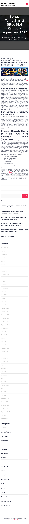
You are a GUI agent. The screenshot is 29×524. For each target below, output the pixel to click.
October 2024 (4, 321)
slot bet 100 (4, 466)
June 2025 (4, 294)
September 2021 (5, 412)
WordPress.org (5, 505)
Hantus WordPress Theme (14, 520)
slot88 (3, 470)
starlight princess (6, 475)
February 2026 (5, 268)
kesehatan (4, 440)
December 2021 (5, 405)
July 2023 (3, 371)
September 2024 (5, 325)
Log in (3, 492)
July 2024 (3, 331)
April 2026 (3, 261)
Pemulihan (4, 453)
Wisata (3, 483)
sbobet (3, 457)
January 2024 (4, 351)
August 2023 (4, 368)
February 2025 (5, 308)
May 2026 (3, 258)
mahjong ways (5, 445)
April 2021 (3, 415)
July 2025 (3, 291)
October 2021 (4, 408)
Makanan (4, 449)
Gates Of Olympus (6, 432)
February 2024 (5, 348)
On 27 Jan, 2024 (5, 59)
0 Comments (17, 60)
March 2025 (4, 305)
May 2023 (3, 378)
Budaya (3, 428)
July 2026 (3, 251)
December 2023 (5, 355)
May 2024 (3, 338)
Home (8, 36)
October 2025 (4, 281)
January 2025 (4, 311)
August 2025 (4, 288)
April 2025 (3, 301)
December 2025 (5, 274)
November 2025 (5, 278)
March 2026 (4, 264)
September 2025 (5, 284)
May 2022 (3, 388)
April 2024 (3, 341)
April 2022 (3, 392)
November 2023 (5, 358)
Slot (10, 171)
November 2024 (5, 318)
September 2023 (5, 365)
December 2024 (5, 315)
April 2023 (3, 381)
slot (2, 462)
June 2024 (4, 335)
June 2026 (4, 254)
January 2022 (4, 402)
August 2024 (4, 328)
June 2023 (4, 375)
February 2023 (5, 385)
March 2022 (4, 395)
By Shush (14, 59)
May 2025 (3, 298)
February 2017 (4, 418)
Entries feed (5, 497)
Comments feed (6, 501)
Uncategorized (16, 36)
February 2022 (5, 398)
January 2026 (4, 271)
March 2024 (4, 345)
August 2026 (4, 248)
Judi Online (4, 436)
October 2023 (4, 361)
